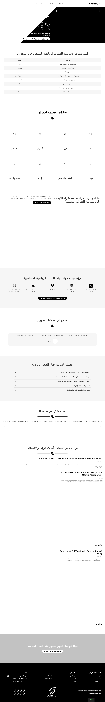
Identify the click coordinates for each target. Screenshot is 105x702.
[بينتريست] (18, 693)
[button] (11, 3)
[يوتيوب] (18, 690)
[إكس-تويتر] (21, 693)
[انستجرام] (15, 690)
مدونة (40, 3)
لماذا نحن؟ (51, 3)
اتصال (35, 3)
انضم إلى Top (33, 19)
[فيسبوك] (21, 690)
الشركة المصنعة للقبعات (19, 19)
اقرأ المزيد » (98, 467)
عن (45, 3)
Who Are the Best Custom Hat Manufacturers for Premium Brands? (70, 458)
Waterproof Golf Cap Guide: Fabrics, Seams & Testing (81, 552)
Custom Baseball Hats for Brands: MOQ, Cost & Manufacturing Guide (80, 473)
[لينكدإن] (24, 690)
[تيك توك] (15, 693)
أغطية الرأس (59, 3)
